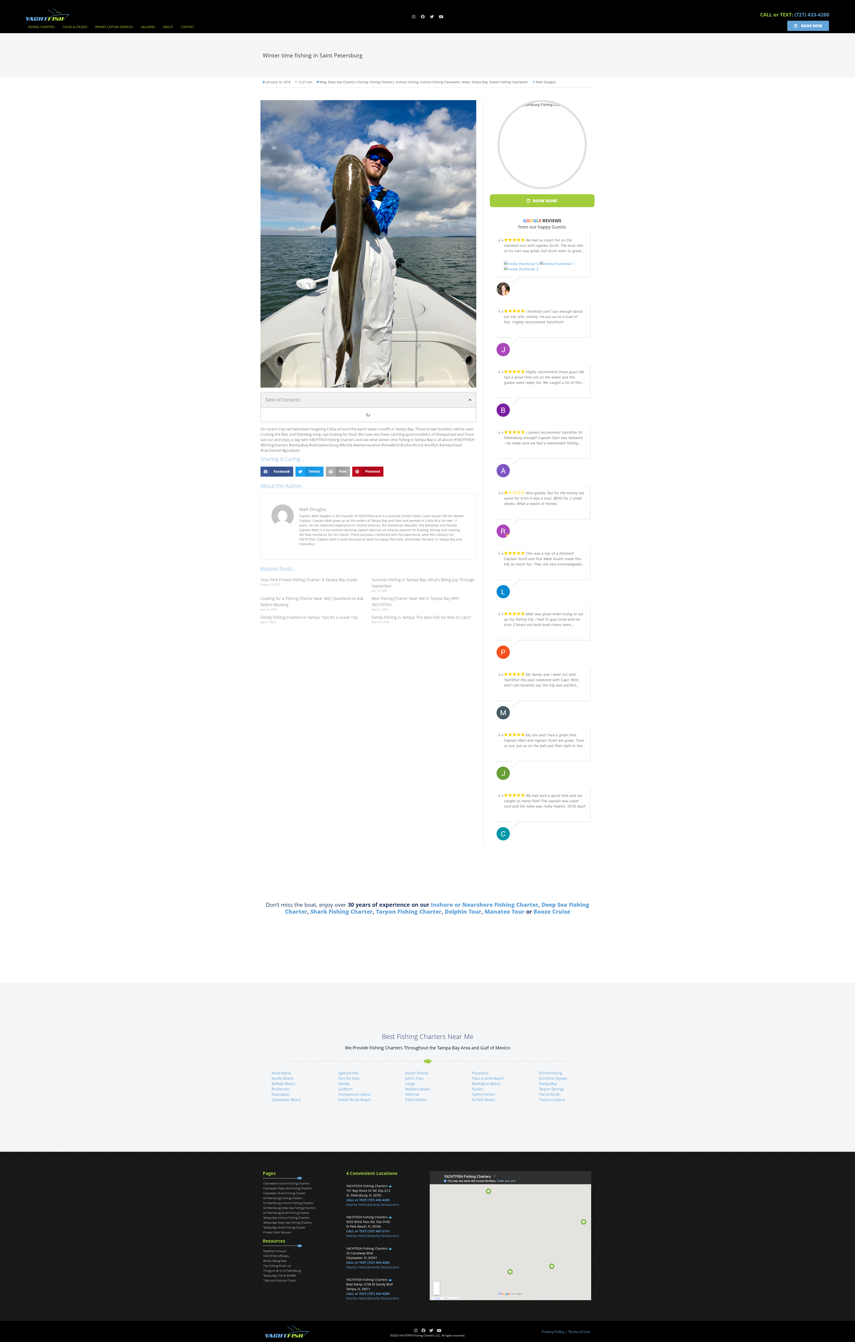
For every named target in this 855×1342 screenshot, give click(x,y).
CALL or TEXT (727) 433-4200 (367, 1200)
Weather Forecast (274, 1251)
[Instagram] (414, 17)
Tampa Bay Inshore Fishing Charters (286, 1218)
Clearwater (281, 1094)
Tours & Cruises (75, 27)
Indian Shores (416, 1073)
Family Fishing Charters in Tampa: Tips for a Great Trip (309, 617)
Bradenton (281, 1089)
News (466, 82)
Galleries (148, 27)
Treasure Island (552, 1099)
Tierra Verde (549, 1094)
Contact (187, 27)
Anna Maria (281, 1073)
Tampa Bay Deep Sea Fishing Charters (287, 1223)
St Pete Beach (483, 1099)
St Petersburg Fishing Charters (283, 1198)
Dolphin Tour (463, 911)
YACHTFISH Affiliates (276, 1256)
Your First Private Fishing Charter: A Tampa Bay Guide (309, 579)
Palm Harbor (416, 1099)
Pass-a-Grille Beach (488, 1078)
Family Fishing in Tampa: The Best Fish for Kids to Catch (421, 617)
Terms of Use (579, 1331)
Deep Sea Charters (342, 82)
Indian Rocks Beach (354, 1099)
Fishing (362, 82)
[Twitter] (432, 17)
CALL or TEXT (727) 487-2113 (367, 1231)
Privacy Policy (553, 1331)
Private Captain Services (114, 27)
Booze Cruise (551, 911)
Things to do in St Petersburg (282, 1271)
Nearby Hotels (356, 1204)
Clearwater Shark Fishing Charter (284, 1193)
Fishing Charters (41, 27)
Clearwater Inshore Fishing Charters (286, 1183)
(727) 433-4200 (811, 14)
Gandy (343, 1083)
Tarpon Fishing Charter (409, 911)
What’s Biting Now (274, 1261)
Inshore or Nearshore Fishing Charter (484, 904)
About (168, 27)
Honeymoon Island (354, 1094)
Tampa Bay (480, 82)
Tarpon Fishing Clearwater (508, 82)
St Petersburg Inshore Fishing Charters (288, 1203)
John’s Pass (414, 1078)
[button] (470, 400)
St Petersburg (550, 1073)
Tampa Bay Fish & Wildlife (279, 1275)
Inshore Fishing (407, 82)
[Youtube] (441, 17)
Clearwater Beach (286, 1099)
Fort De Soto (349, 1078)
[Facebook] (423, 17)
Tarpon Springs (551, 1089)
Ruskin (477, 1089)
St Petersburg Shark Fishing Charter (286, 1213)
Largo (410, 1083)
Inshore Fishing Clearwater (440, 82)
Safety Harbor (483, 1094)
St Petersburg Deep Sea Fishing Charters (289, 1208)
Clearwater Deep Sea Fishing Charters (287, 1188)
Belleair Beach (283, 1083)
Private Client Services (277, 1232)
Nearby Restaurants (384, 1204)
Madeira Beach (417, 1089)
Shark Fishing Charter (341, 911)
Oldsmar (412, 1094)
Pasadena (480, 1073)
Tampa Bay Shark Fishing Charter (284, 1227)
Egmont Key (348, 1073)
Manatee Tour (504, 911)
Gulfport (345, 1089)
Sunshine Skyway (553, 1078)
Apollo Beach (282, 1078)
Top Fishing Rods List (277, 1266)
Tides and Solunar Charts (279, 1280)
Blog (323, 82)
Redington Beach (486, 1083)
